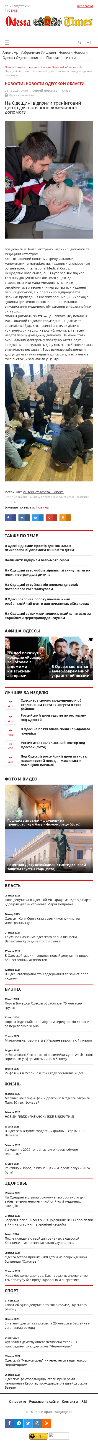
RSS (84, 1401)
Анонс (8, 52)
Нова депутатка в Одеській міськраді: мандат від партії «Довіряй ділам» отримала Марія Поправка (48, 902)
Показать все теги (61, 57)
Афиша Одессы (22, 631)
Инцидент (49, 52)
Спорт (11, 1290)
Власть (13, 885)
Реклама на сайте (44, 1401)
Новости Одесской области (55, 83)
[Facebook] (9, 1423)
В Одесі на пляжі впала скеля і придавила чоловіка (55, 731)
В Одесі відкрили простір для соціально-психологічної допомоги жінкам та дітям (39, 548)
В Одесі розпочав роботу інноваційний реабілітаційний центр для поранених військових (47, 601)
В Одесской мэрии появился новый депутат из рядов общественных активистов (46, 957)
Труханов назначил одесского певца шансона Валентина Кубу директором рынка (41, 939)
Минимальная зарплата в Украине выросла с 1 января (48, 1040)
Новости (66, 52)
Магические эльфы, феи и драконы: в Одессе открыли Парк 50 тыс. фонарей (47, 1100)
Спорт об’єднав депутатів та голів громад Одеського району (46, 1307)
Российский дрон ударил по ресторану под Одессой (53, 717)
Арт (17, 52)
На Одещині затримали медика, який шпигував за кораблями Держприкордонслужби (48, 615)
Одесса (22, 57)
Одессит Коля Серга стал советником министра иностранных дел (42, 920)
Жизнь (13, 1084)
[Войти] (88, 42)
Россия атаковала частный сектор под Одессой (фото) (53, 744)
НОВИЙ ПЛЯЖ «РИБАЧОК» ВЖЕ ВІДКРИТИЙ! (39, 1116)
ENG (14, 10)
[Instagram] (37, 1423)
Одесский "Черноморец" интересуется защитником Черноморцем (46, 1362)
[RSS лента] (46, 1423)
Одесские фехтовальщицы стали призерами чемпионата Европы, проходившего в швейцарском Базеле (46, 1383)
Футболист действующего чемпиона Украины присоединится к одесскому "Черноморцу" (41, 1344)
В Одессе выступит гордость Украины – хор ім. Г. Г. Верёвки (45, 1133)
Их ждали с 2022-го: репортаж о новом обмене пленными (41, 1151)
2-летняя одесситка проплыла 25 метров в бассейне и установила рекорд (47, 1325)
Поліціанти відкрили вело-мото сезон (37, 560)
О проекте (17, 1401)
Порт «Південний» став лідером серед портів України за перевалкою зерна (47, 1024)
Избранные (30, 52)
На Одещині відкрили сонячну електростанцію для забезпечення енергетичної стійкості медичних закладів (45, 1201)
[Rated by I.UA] (59, 1438)
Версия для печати (21, 95)
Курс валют (85, 6)
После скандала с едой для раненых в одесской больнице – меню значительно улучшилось (42, 1240)
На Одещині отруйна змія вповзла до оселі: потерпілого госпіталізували (41, 586)
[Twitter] (28, 1423)
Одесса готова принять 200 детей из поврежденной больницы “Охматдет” (46, 1259)
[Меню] (7, 42)
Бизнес (13, 989)
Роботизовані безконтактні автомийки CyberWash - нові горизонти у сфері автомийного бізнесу (49, 1056)
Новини (42, 507)
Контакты (70, 1401)
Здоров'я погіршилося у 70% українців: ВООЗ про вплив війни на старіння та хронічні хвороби (49, 1222)
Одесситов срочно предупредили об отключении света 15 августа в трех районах (51, 704)
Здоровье (16, 1183)
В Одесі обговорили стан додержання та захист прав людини (46, 976)
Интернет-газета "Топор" (43, 492)
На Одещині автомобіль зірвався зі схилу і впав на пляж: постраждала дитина (47, 572)
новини (35, 57)
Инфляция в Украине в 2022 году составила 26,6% (44, 1073)
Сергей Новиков (44, 90)
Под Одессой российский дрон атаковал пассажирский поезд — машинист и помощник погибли (54, 760)
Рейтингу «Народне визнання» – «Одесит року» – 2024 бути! (47, 1170)
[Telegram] (18, 1423)
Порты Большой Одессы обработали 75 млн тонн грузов (43, 1005)
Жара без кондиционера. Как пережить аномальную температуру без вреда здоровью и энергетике (46, 1277)
